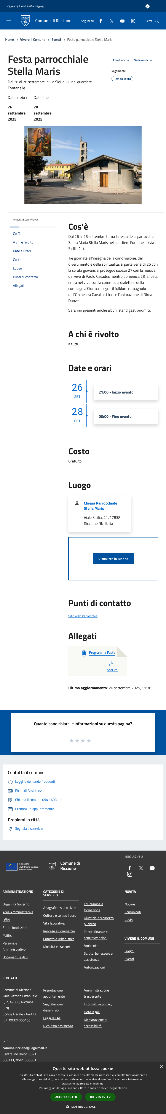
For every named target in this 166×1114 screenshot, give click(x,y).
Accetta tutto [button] (66, 1097)
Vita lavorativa (54, 923)
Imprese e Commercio (59, 931)
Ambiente (91, 945)
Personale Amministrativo (14, 946)
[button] (82, 1106)
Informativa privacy (98, 1004)
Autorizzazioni (94, 967)
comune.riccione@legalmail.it (25, 1047)
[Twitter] (109, 21)
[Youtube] (120, 21)
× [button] (161, 1066)
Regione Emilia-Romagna (25, 6)
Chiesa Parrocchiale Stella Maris (100, 505)
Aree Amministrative (18, 912)
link (124, 1088)
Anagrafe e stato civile (59, 907)
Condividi (119, 60)
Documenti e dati (15, 957)
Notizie (129, 904)
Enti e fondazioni (15, 927)
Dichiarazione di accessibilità (95, 1022)
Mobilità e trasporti (57, 946)
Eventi (56, 39)
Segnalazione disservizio (53, 1007)
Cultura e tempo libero (59, 915)
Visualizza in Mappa (113, 558)
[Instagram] (131, 21)
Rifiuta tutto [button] (100, 1097)
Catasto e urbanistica (58, 938)
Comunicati (132, 912)
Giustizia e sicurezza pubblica (99, 920)
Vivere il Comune (33, 39)
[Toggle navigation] (8, 20)
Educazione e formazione (93, 907)
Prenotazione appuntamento (54, 993)
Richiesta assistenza (58, 1025)
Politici (8, 935)
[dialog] (83, 1088)
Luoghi (129, 951)
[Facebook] (99, 21)
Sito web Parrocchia (82, 616)
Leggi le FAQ (52, 1018)
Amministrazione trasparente (96, 993)
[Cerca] (157, 20)
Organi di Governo (16, 904)
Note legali (92, 1011)
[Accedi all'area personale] (147, 6)
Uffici (6, 919)
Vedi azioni (141, 60)
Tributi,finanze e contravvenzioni (96, 934)
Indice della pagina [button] (25, 219)
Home (9, 39)
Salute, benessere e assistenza (98, 956)
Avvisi (128, 919)
